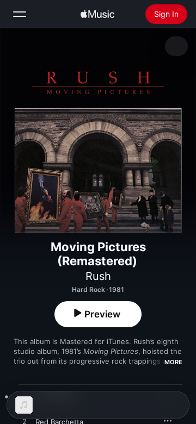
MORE (173, 362)
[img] (97, 14)
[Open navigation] (20, 14)
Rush (98, 276)
